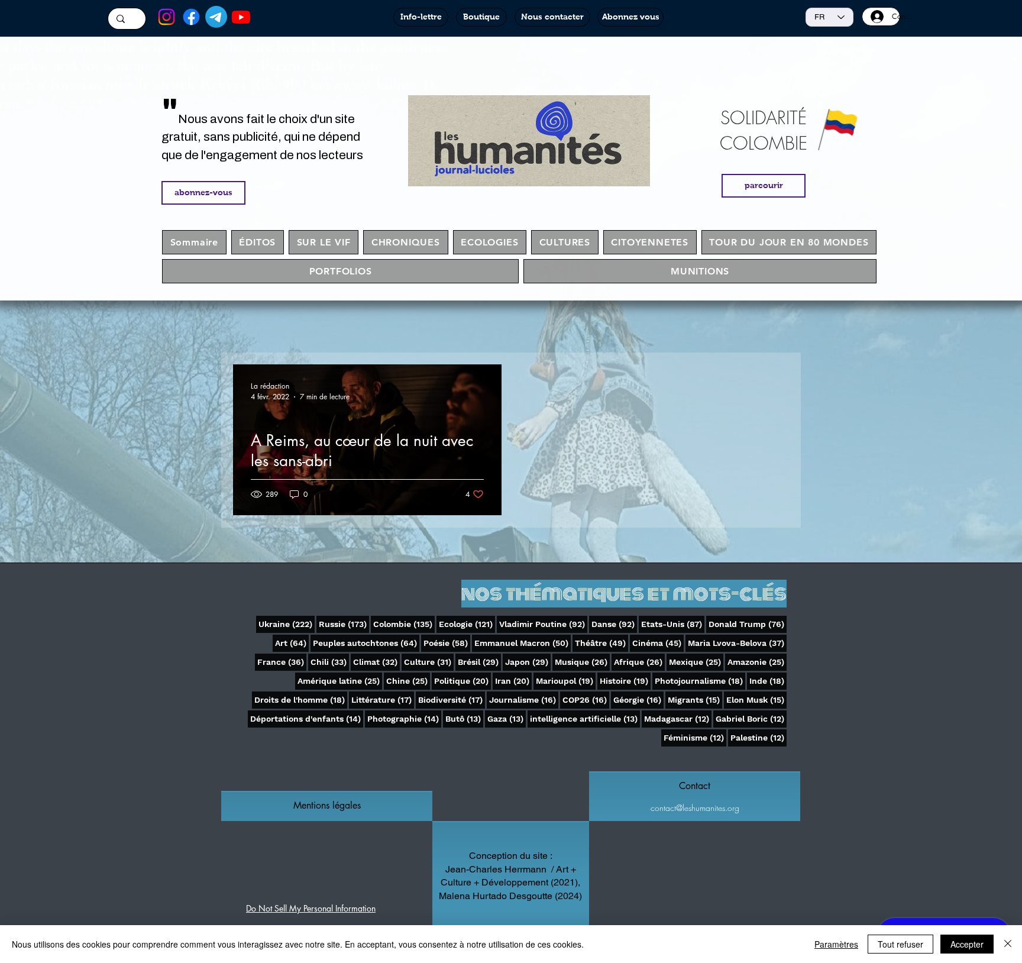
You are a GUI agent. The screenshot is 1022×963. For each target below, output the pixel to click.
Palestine (758, 737)
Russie (344, 624)
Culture (429, 662)
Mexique (696, 662)
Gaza (506, 718)
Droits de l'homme (300, 699)
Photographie (404, 718)
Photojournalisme (700, 681)
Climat (376, 662)
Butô (464, 718)
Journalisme (523, 699)
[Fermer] (1008, 944)
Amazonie (757, 662)
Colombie (404, 624)
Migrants (695, 699)
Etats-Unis (672, 624)
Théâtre (601, 643)
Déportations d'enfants (306, 718)
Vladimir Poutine (543, 624)
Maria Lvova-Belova (737, 643)
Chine (408, 681)
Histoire (625, 681)
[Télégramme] (216, 17)
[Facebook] (191, 17)
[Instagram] (166, 17)
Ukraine (286, 624)
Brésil (479, 662)
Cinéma (658, 643)
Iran (513, 681)
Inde (768, 681)
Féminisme (695, 737)
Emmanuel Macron (522, 643)
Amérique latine (339, 681)
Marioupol (566, 681)
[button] (327, 805)
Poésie (446, 643)
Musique (582, 662)
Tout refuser (900, 944)
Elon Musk (756, 699)
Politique (462, 681)
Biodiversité (451, 699)
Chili (330, 662)
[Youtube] (241, 17)
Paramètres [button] (836, 944)
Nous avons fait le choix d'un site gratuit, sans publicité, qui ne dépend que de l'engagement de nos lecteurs (262, 136)
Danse (614, 624)
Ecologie (467, 624)
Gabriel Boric (751, 718)
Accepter (967, 944)
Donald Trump (748, 624)
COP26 (585, 699)
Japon (528, 662)
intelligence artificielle (585, 718)
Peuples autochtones (366, 643)
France (281, 662)
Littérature (382, 699)
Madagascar (677, 718)
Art (292, 643)
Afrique (639, 662)
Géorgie (638, 699)
